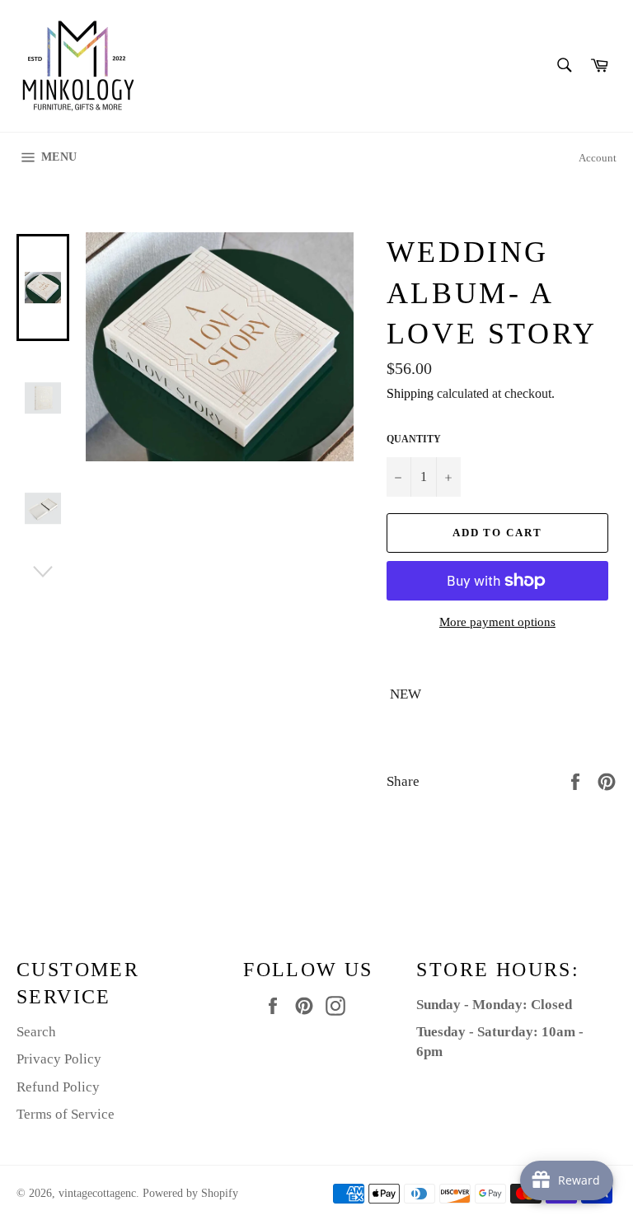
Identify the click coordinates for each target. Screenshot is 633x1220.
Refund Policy (58, 1087)
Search (36, 1032)
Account (598, 158)
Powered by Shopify (190, 1193)
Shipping (410, 393)
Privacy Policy (58, 1059)
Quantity (414, 439)
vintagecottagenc (97, 1193)
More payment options (497, 622)
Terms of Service (65, 1114)
